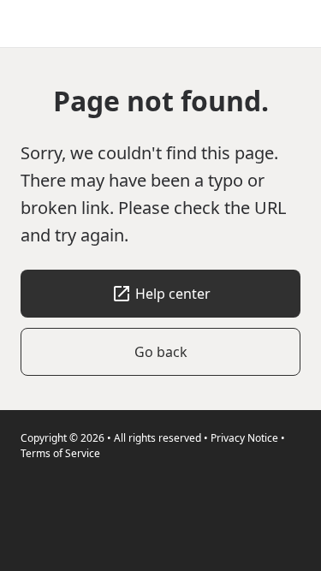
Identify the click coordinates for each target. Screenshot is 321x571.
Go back (160, 351)
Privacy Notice (244, 438)
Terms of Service (60, 453)
